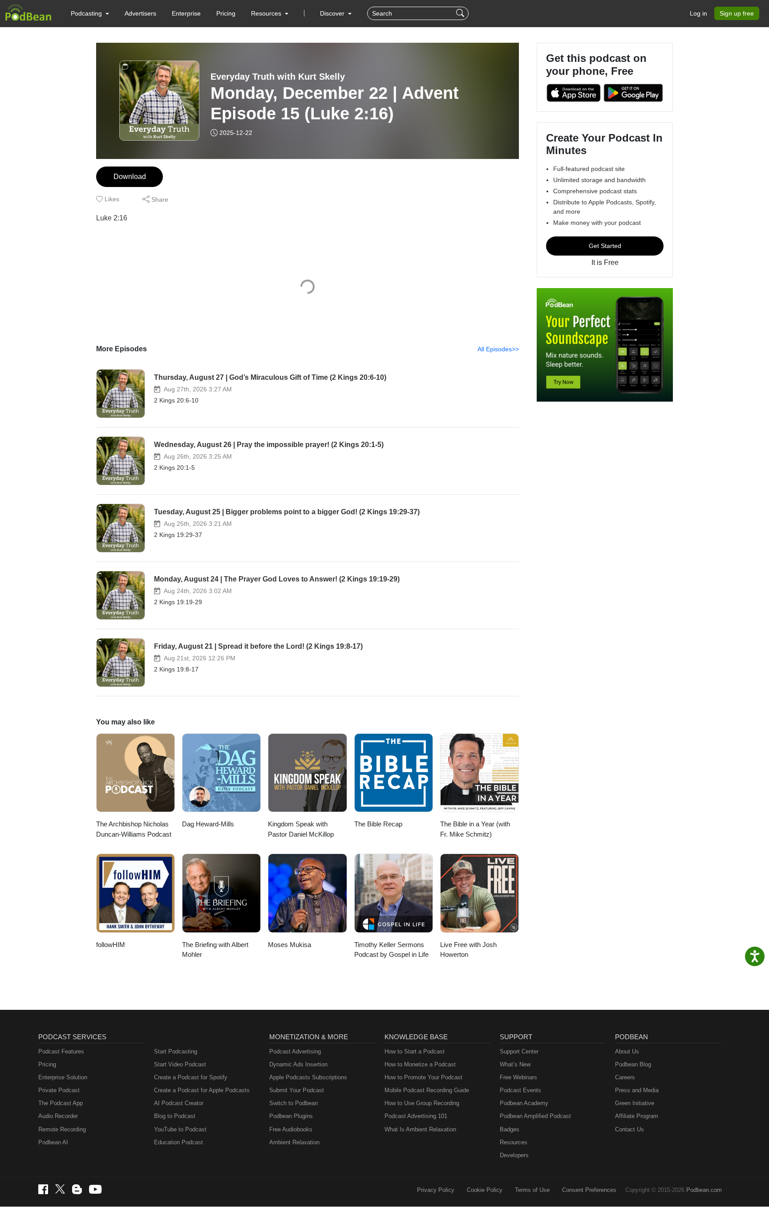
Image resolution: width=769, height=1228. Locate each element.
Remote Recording (62, 1129)
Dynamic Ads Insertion (298, 1064)
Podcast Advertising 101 (415, 1116)
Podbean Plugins (291, 1116)
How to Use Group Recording (421, 1103)
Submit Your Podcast (296, 1090)
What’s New (515, 1064)
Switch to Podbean (293, 1103)
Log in (698, 13)
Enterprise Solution (62, 1077)
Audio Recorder (58, 1116)
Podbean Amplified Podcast (535, 1116)
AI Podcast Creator (178, 1103)
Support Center (519, 1051)
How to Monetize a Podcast (420, 1064)
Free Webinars (518, 1077)
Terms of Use (532, 1190)
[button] (90, 13)
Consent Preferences (589, 1190)
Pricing (225, 13)
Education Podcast (178, 1142)
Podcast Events (520, 1090)
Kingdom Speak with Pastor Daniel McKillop (301, 829)
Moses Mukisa (289, 944)
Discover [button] (333, 13)
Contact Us (629, 1129)
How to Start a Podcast (414, 1051)
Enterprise (186, 13)
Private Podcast (59, 1090)
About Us (627, 1051)
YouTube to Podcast (180, 1129)
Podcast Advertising (295, 1051)
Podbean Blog (633, 1064)
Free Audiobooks (290, 1129)
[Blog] (77, 1189)
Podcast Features (61, 1051)
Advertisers (140, 13)
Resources (513, 1142)
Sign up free (737, 13)
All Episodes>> (498, 349)
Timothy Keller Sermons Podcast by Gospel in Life (391, 950)
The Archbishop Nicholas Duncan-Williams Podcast (133, 829)
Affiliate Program (636, 1116)
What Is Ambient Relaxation (420, 1129)
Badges (509, 1129)
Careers (625, 1077)
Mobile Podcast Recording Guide (426, 1090)
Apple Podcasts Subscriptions (308, 1077)
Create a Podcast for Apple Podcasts (202, 1090)
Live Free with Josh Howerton (468, 950)
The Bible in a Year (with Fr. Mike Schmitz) (475, 829)
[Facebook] (43, 1189)
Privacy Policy (435, 1190)
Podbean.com (704, 1190)
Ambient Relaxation (294, 1142)
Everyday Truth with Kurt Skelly (277, 76)
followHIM (110, 944)
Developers (514, 1155)
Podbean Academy (524, 1103)
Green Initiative (634, 1103)
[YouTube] (95, 1189)
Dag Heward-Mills (208, 824)
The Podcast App (60, 1103)
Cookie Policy (484, 1190)
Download (129, 176)
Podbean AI (53, 1142)
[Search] (461, 13)
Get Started (605, 245)
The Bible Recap (378, 824)
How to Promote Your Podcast (423, 1077)
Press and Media (637, 1090)
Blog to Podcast (174, 1116)
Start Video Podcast (180, 1064)
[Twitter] (60, 1189)
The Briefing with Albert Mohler (215, 950)
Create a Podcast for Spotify (190, 1077)
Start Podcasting (175, 1051)
